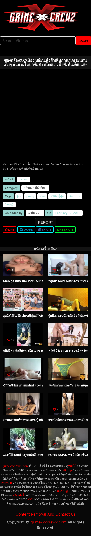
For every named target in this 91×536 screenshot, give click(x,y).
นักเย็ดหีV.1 (35, 213)
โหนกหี (9, 204)
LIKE (10, 229)
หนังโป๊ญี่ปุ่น (64, 491)
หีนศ (42, 196)
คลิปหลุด (29, 188)
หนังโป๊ (72, 466)
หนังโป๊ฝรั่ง (18, 495)
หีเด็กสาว (74, 196)
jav (19, 196)
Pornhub (6, 482)
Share (28, 229)
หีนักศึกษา (41, 188)
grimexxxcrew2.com (15, 466)
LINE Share (65, 229)
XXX (30, 499)
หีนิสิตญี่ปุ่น (57, 196)
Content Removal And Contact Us (46, 514)
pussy (30, 196)
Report (45, 222)
